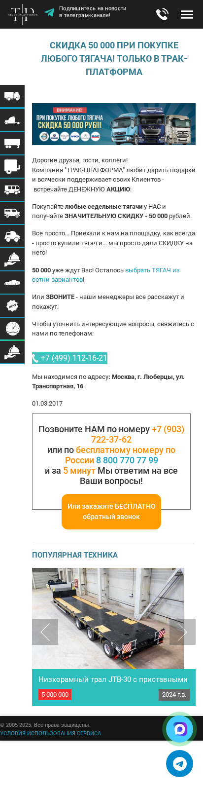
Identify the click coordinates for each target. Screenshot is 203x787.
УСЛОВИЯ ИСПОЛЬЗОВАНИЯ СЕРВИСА (50, 733)
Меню (187, 14)
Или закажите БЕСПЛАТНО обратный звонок (112, 511)
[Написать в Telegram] (179, 763)
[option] (114, 637)
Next (182, 632)
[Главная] (24, 15)
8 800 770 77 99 (127, 460)
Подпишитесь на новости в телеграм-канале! (93, 13)
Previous (45, 632)
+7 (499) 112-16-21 (74, 358)
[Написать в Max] (179, 729)
